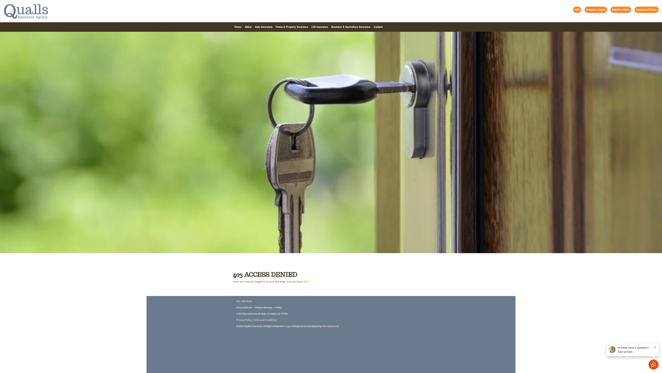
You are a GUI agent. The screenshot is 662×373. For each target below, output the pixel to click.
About (248, 26)
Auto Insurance (263, 26)
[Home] (26, 10)
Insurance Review (646, 9)
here (306, 281)
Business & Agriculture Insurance (350, 26)
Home (237, 26)
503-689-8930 (244, 301)
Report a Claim (620, 9)
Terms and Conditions (265, 320)
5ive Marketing (330, 326)
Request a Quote (595, 9)
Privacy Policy (244, 320)
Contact (378, 26)
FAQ (577, 9)
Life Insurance (320, 26)
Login (288, 326)
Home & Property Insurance (292, 26)
